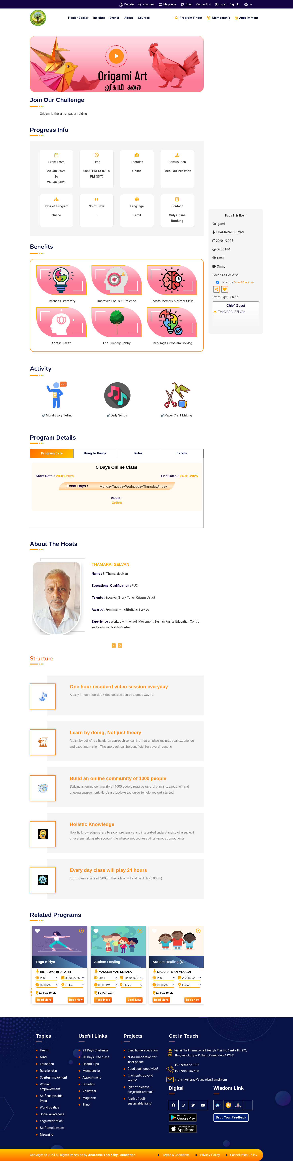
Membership (91, 1071)
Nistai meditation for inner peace (142, 1059)
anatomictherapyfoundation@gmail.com (200, 1079)
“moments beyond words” (140, 1078)
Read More (44, 999)
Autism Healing (107, 962)
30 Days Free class (96, 1057)
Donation (89, 1084)
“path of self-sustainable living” (140, 1101)
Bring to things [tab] (95, 453)
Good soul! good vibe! (143, 1069)
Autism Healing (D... (169, 962)
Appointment (92, 1077)
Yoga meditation (51, 1121)
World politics (49, 1107)
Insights (99, 18)
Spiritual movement (53, 1077)
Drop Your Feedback (231, 1117)
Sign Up (234, 4)
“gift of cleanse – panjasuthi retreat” (140, 1089)
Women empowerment (50, 1086)
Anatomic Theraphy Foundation (111, 1155)
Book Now (76, 999)
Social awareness (52, 1114)
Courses (144, 18)
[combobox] (46, 976)
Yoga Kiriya (45, 962)
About (128, 18)
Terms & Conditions (244, 282)
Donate (129, 4)
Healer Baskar (78, 18)
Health (44, 1050)
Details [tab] (181, 453)
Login (223, 4)
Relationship (48, 1071)
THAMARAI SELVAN (232, 312)
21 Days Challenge (95, 1050)
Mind (43, 1057)
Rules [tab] (138, 453)
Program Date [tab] (52, 453)
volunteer (149, 4)
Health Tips (91, 1064)
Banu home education (143, 1050)
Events (115, 18)
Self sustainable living (51, 1098)
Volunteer (89, 1091)
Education (47, 1064)
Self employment (52, 1128)
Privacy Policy (210, 1155)
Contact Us (203, 4)
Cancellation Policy (243, 1155)
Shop (188, 4)
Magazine (169, 4)
